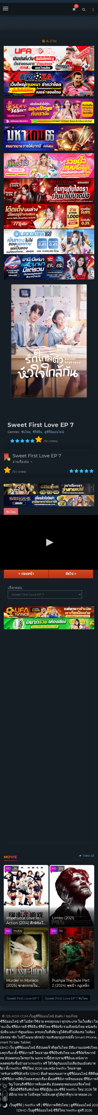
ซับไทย (25, 432)
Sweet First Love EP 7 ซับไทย (66, 998)
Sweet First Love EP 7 (37, 456)
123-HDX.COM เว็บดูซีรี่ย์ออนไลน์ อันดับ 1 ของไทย (42, 1016)
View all (88, 855)
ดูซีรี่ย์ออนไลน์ (54, 432)
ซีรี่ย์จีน (37, 432)
